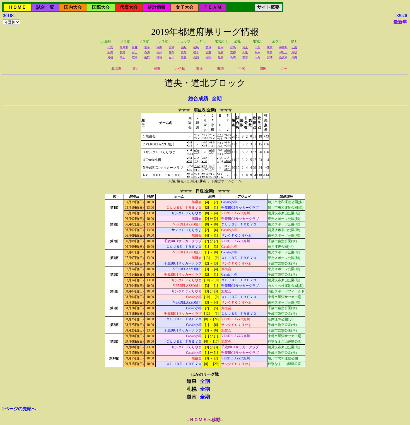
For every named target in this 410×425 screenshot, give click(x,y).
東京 (269, 47)
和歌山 (283, 52)
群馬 (233, 47)
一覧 (110, 47)
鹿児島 (283, 57)
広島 (135, 57)
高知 (196, 57)
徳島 (159, 57)
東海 (199, 69)
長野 (122, 52)
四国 (263, 69)
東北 (135, 69)
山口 (147, 57)
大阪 (245, 52)
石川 (147, 52)
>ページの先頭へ (19, 408)
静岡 (171, 52)
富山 (135, 52)
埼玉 (245, 47)
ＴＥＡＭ (212, 7)
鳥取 (294, 52)
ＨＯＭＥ (17, 7)
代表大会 (129, 7)
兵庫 (257, 52)
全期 (217, 98)
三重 (208, 52)
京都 (233, 52)
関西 (220, 69)
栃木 (220, 47)
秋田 (159, 47)
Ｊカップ (183, 41)
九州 (284, 69)
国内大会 (73, 7)
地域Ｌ (258, 41)
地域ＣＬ (221, 41)
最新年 (400, 22)
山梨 (294, 47)
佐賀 (220, 57)
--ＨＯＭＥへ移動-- (205, 419)
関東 (157, 69)
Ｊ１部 (125, 41)
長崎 (233, 57)
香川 (171, 57)
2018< (9, 15)
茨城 (208, 47)
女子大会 (185, 7)
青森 (135, 47)
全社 (237, 41)
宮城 (171, 47)
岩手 (147, 47)
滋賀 (220, 52)
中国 (241, 69)
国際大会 (101, 7)
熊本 (245, 57)
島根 (110, 57)
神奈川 (283, 47)
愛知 (184, 52)
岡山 (122, 57)
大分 (257, 57)
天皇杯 (106, 41)
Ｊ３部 (163, 41)
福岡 (208, 57)
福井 (159, 52)
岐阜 (196, 52)
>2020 (401, 15)
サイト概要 (268, 7)
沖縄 (294, 57)
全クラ (277, 41)
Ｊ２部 (144, 41)
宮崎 (269, 57)
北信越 (180, 69)
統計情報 (157, 7)
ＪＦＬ (201, 41)
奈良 (269, 52)
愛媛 (184, 57)
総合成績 (198, 98)
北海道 (116, 69)
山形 (184, 47)
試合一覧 (45, 7)
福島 (196, 47)
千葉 (257, 47)
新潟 (110, 52)
